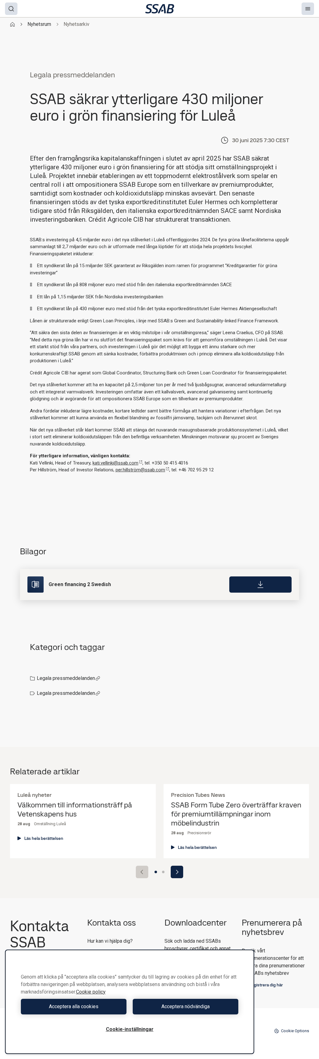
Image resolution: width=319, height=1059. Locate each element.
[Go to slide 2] (163, 872)
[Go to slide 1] (156, 872)
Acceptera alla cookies (73, 1006)
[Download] (260, 584)
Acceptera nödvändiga (185, 1006)
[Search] (11, 8)
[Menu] (308, 8)
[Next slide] (177, 872)
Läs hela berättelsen (43, 838)
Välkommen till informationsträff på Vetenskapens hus (74, 810)
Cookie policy (91, 992)
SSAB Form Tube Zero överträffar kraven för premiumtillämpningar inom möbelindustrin (236, 814)
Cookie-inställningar (130, 1029)
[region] (129, 1002)
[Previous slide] (142, 872)
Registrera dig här (266, 985)
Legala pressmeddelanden (66, 678)
